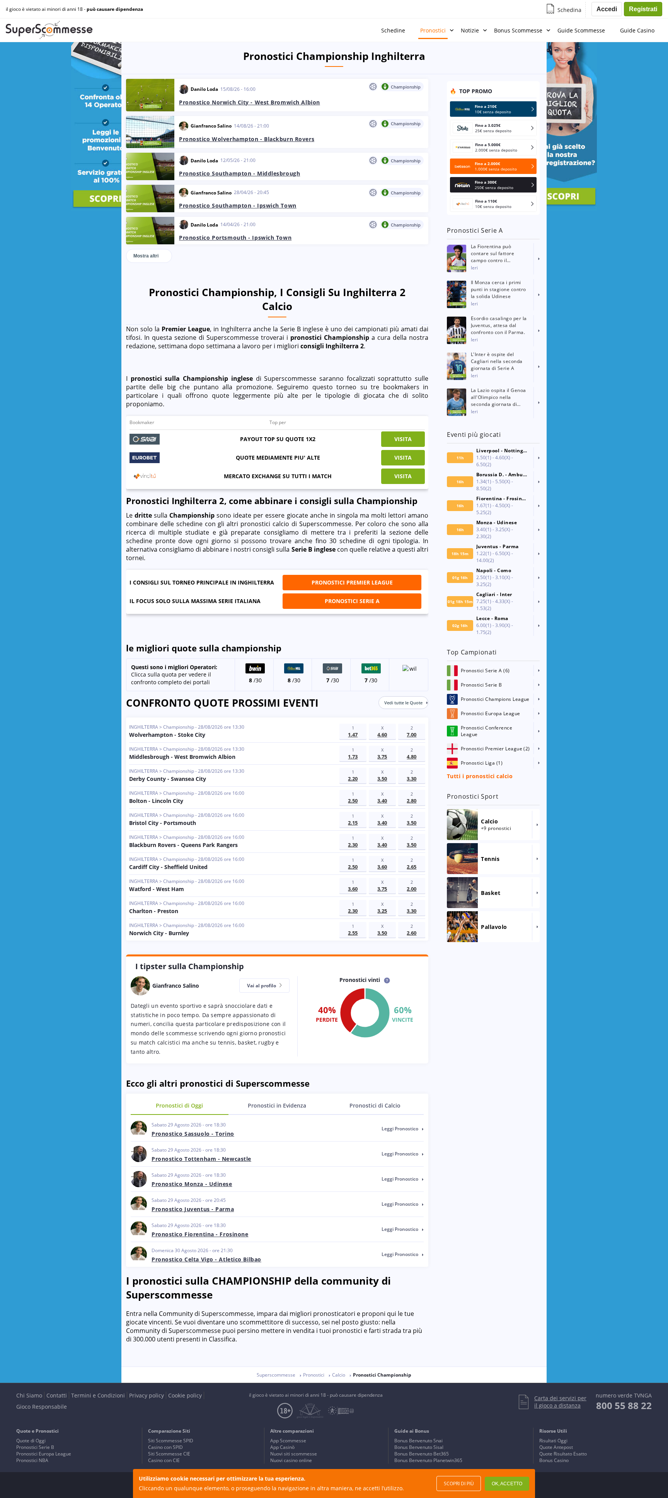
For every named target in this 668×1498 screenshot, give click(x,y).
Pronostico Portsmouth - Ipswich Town (235, 237)
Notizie (470, 30)
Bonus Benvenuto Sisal (418, 1447)
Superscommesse (276, 1375)
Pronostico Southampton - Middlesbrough (239, 173)
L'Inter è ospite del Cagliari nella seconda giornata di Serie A (497, 361)
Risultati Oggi (553, 1440)
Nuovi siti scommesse (293, 1453)
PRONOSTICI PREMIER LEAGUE (352, 582)
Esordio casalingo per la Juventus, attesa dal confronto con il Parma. (499, 325)
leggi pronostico (400, 1128)
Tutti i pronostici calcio (480, 776)
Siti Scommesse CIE (169, 1453)
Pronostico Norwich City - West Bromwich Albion (249, 102)
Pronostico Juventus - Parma (193, 1209)
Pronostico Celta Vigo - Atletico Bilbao (206, 1259)
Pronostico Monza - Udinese (192, 1184)
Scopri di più (459, 1483)
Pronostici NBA (32, 1460)
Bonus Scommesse (518, 30)
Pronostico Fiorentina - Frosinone (200, 1234)
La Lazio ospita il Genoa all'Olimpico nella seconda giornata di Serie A (498, 397)
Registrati (643, 9)
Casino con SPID (165, 1447)
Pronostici (433, 30)
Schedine (393, 30)
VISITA (403, 439)
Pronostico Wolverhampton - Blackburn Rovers (246, 139)
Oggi (179, 1105)
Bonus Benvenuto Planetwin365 (428, 1460)
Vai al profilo (262, 985)
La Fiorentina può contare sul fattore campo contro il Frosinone (492, 253)
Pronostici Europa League (43, 1453)
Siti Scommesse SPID (170, 1440)
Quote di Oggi (31, 1440)
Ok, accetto (507, 1483)
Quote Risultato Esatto (563, 1453)
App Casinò (282, 1447)
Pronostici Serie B (35, 1447)
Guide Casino (637, 30)
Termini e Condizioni (98, 1395)
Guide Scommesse (581, 30)
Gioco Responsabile (41, 1406)
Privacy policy (146, 1395)
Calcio (374, 1105)
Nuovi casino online (291, 1460)
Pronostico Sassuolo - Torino (193, 1133)
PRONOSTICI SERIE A (352, 601)
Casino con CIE (164, 1460)
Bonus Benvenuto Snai (418, 1440)
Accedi (606, 9)
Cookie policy (185, 1395)
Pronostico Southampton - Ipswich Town (238, 205)
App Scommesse (288, 1440)
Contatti (56, 1395)
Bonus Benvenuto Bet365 (421, 1453)
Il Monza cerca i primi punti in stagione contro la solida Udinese (498, 289)
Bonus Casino (554, 1460)
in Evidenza (277, 1105)
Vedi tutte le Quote (403, 703)
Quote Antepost (556, 1447)
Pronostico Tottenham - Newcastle (201, 1158)
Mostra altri (145, 256)
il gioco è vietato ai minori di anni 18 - (74, 9)
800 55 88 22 (624, 1405)
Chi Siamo (29, 1395)
